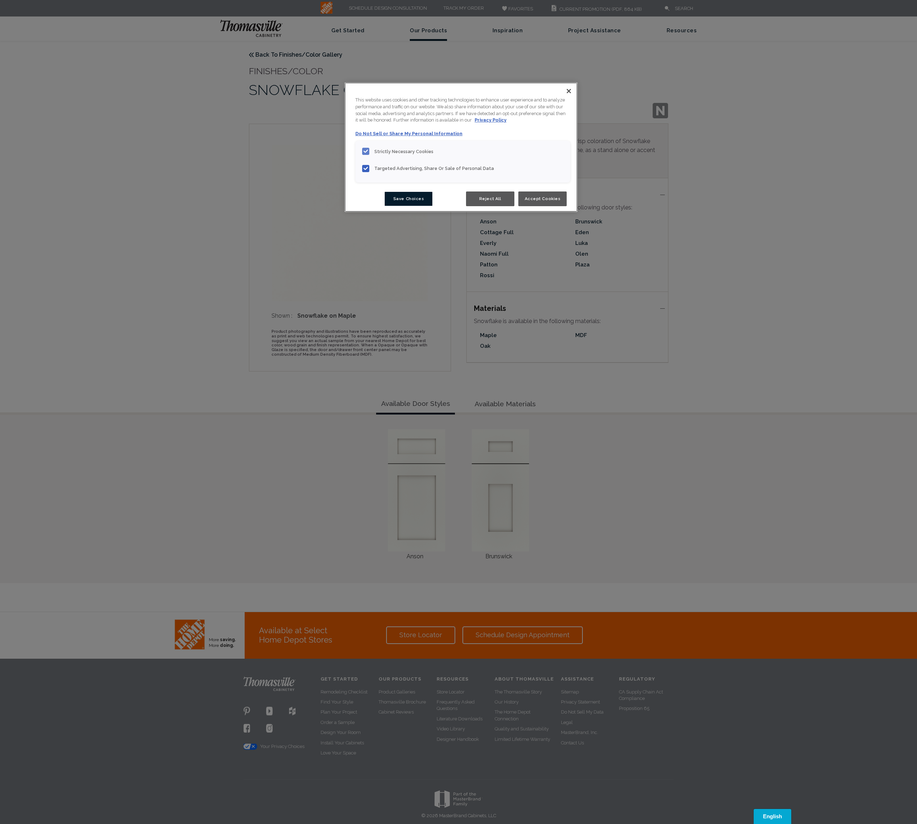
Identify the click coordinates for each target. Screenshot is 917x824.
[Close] (569, 91)
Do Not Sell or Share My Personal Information (408, 133)
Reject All (490, 198)
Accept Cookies (543, 198)
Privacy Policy (490, 120)
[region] (461, 147)
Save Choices (408, 198)
